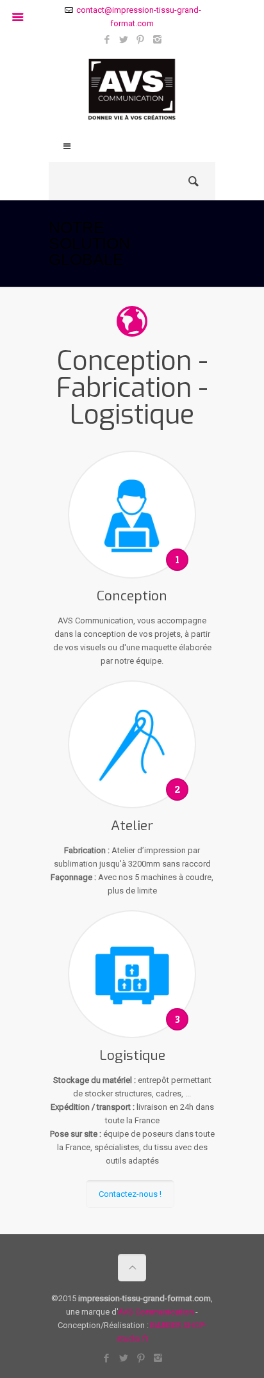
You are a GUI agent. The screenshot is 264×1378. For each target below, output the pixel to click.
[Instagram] (157, 39)
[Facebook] (107, 39)
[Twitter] (124, 39)
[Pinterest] (140, 39)
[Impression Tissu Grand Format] (132, 92)
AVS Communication (156, 1312)
